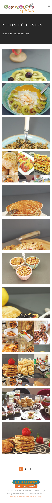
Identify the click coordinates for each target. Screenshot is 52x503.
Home (4, 34)
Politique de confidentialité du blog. (26, 496)
